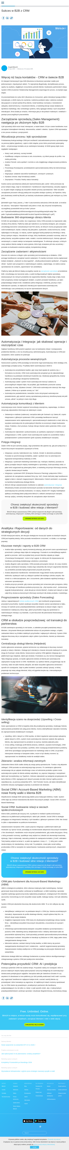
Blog (25, 1086)
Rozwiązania (27, 1093)
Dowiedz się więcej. (54, 1139)
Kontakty (4, 1093)
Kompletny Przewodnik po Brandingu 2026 (16, 1062)
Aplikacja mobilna (51, 1089)
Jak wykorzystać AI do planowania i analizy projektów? (20, 1054)
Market (48, 1086)
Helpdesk (15, 1086)
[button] (2, 3)
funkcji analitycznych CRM (29, 601)
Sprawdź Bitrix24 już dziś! (34, 518)
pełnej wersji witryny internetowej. (44, 1144)
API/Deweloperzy (51, 1099)
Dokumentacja (39, 1095)
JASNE (34, 1147)
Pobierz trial (39, 1092)
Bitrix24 (3, 1086)
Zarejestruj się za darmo (34, 1024)
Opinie (26, 1096)
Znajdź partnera (62, 1086)
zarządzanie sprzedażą (49, 271)
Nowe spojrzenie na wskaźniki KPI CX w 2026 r (18, 1045)
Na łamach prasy (6, 1096)
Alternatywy (27, 1100)
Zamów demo (16, 1102)
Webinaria (15, 1089)
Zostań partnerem (62, 1089)
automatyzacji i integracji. (53, 485)
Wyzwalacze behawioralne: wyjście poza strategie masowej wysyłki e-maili (28, 1071)
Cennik (3, 1089)
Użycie (26, 1103)
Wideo (14, 1093)
